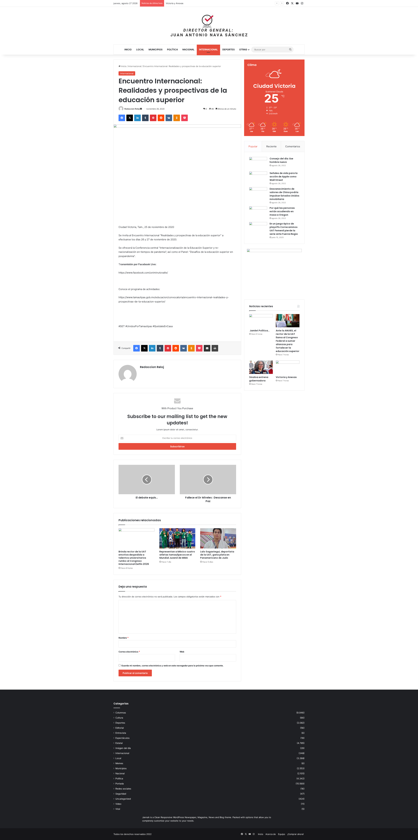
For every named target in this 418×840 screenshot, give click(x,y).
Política (172, 49)
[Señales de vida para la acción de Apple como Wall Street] (258, 177)
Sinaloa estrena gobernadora (258, 379)
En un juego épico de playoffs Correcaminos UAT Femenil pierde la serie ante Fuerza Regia (284, 229)
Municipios (155, 49)
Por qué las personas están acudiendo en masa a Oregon (282, 211)
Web (182, 651)
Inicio (128, 49)
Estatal (119, 743)
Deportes (228, 49)
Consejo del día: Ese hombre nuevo (281, 160)
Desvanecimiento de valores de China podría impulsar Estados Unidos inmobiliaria (284, 194)
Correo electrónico (129, 651)
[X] (129, 118)
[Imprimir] (215, 348)
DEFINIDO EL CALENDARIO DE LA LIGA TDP (188, 3)
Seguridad (120, 793)
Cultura (119, 717)
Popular (253, 146)
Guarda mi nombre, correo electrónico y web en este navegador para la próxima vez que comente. (172, 665)
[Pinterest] (153, 118)
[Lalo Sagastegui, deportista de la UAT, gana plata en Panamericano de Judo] (218, 538)
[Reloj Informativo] (209, 25)
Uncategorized (123, 798)
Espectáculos (122, 738)
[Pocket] (184, 118)
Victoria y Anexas (286, 377)
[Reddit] (161, 118)
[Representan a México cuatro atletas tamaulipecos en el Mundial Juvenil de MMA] (177, 538)
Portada (119, 783)
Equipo (281, 834)
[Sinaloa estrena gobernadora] (261, 367)
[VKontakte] (169, 118)
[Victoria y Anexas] (287, 367)
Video (118, 804)
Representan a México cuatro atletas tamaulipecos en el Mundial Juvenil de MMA (177, 554)
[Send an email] (141, 109)
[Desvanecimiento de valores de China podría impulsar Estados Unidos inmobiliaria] (258, 193)
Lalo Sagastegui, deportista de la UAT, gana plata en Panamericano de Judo (217, 554)
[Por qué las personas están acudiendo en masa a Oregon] (258, 212)
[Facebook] (122, 118)
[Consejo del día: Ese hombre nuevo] (258, 163)
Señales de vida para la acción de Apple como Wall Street (283, 176)
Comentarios (292, 146)
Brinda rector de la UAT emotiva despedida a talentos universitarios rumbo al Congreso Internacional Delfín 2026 (134, 558)
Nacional (188, 49)
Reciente (271, 146)
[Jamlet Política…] (261, 320)
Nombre (124, 637)
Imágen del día (123, 748)
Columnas (120, 712)
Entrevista (120, 733)
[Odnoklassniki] (176, 118)
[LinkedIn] (137, 118)
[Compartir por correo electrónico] (207, 348)
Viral (117, 809)
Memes (119, 763)
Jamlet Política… (259, 330)
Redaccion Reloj (131, 109)
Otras (243, 49)
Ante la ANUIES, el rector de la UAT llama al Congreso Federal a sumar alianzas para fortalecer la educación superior (287, 341)
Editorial (119, 728)
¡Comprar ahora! (295, 834)
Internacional (208, 49)
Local (140, 49)
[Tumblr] (145, 118)
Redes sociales (123, 788)
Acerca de (270, 834)
